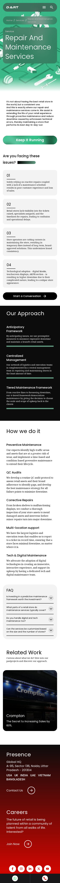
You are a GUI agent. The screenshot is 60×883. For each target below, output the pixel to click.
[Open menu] (44, 7)
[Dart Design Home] (12, 7)
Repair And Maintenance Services (40, 20)
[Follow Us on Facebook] (12, 868)
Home (9, 20)
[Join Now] (28, 844)
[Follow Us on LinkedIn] (30, 868)
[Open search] (52, 7)
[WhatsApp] (15, 878)
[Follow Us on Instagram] (21, 868)
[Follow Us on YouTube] (47, 868)
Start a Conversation (27, 296)
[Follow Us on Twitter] (38, 868)
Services (20, 20)
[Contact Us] (31, 790)
